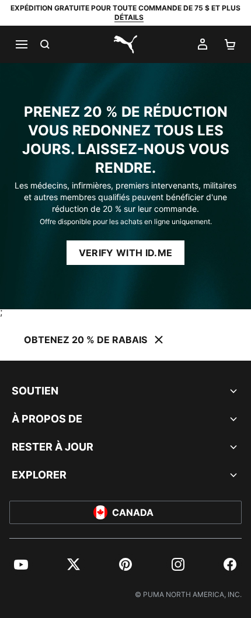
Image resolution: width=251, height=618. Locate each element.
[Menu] (21, 44)
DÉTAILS (129, 17)
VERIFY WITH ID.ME (125, 253)
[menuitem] (21, 564)
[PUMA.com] (125, 44)
